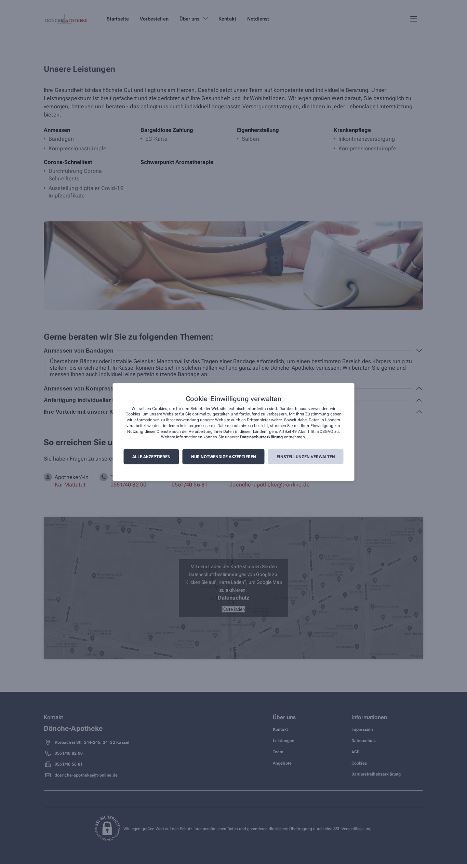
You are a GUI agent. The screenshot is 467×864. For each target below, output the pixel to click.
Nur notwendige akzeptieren (223, 456)
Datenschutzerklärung (261, 437)
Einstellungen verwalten (306, 456)
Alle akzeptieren (151, 456)
